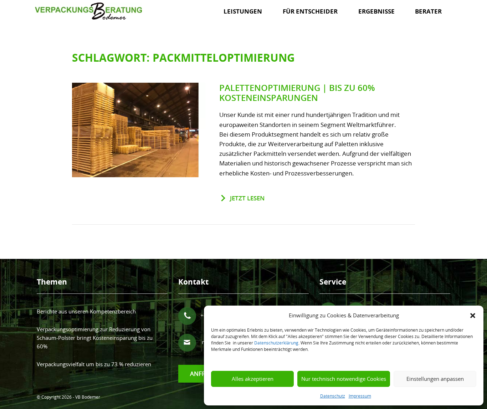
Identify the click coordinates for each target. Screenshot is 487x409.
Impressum (360, 396)
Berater (428, 11)
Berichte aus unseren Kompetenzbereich (86, 311)
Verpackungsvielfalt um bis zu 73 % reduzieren (94, 364)
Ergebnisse (376, 11)
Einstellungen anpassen (435, 378)
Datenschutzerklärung (276, 343)
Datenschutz (332, 396)
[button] (472, 315)
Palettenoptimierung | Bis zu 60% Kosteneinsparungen (297, 93)
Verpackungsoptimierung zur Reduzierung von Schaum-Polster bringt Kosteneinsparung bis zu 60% (95, 338)
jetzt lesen (247, 198)
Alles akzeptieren (252, 378)
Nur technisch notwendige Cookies (343, 378)
